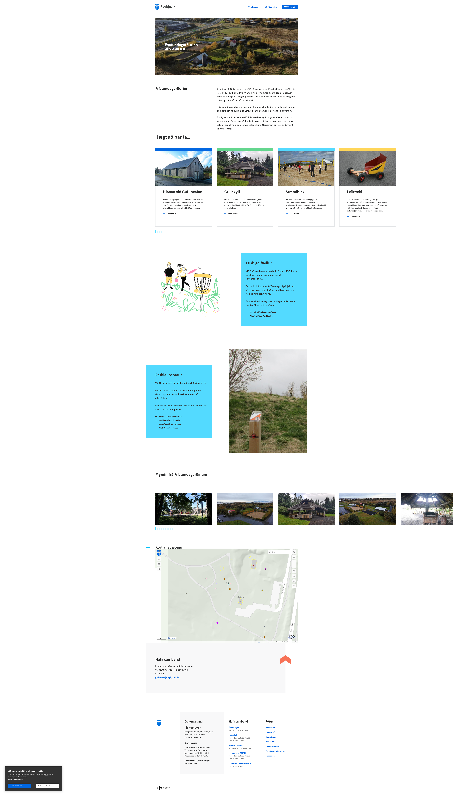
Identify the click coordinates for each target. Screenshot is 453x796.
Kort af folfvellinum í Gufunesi (263, 312)
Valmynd (291, 7)
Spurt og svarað (240, 746)
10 (172, 529)
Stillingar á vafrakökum (45, 785)
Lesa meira (171, 213)
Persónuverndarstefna (275, 751)
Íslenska (254, 7)
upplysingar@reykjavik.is (240, 764)
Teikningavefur (272, 746)
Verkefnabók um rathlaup (170, 424)
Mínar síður (272, 7)
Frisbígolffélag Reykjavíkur (261, 316)
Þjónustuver (271, 741)
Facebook (270, 756)
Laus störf (270, 732)
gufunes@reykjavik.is (167, 677)
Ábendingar (239, 728)
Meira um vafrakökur (15, 780)
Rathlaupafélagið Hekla (169, 420)
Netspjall (239, 738)
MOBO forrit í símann (168, 428)
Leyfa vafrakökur (16, 786)
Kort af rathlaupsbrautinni (170, 416)
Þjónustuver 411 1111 (239, 756)
